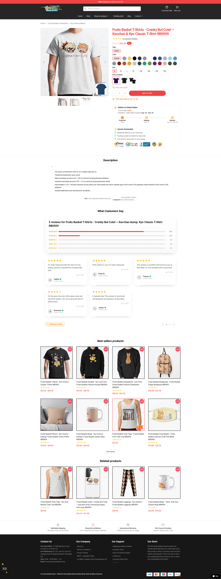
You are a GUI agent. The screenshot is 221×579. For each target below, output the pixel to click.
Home (43, 23)
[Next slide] (105, 62)
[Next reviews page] (174, 324)
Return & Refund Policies (121, 553)
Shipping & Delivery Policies (122, 546)
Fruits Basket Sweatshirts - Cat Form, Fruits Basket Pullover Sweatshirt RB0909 (127, 384)
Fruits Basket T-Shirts (128, 197)
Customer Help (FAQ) (120, 559)
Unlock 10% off (5, 569)
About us (80, 546)
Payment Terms (118, 549)
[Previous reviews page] (163, 324)
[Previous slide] (44, 62)
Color (114, 54)
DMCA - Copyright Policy (85, 556)
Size (113, 67)
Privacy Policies (82, 553)
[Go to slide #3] (86, 101)
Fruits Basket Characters (58, 23)
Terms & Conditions (84, 549)
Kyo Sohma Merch (77, 23)
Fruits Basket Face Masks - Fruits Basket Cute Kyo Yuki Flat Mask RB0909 (161, 437)
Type (114, 47)
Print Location (117, 75)
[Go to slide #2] (74, 101)
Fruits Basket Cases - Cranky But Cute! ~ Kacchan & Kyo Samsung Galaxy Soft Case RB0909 (91, 505)
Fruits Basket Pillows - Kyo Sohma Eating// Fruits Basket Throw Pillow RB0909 (55, 437)
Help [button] (216, 576)
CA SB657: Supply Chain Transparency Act (92, 559)
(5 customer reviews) (129, 39)
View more (110, 452)
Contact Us (117, 556)
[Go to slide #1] (62, 101)
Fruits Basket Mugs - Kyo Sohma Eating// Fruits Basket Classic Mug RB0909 (90, 437)
